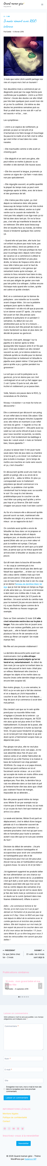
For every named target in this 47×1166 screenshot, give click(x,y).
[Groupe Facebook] (22, 1128)
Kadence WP (30, 1159)
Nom (8, 1059)
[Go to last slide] (7, 986)
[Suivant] (40, 986)
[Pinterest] (18, 1128)
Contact (6, 1121)
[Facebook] (5, 1128)
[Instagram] (9, 1128)
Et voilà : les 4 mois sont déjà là (35, 954)
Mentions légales (10, 1114)
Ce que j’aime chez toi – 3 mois (11, 954)
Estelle (9, 32)
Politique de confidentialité (15, 1117)
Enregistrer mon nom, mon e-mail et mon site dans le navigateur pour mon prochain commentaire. (24, 1089)
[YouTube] (14, 1128)
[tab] (19, 996)
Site (6, 1080)
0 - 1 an (7, 16)
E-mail (8, 1070)
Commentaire (12, 1026)
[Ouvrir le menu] (42, 4)
